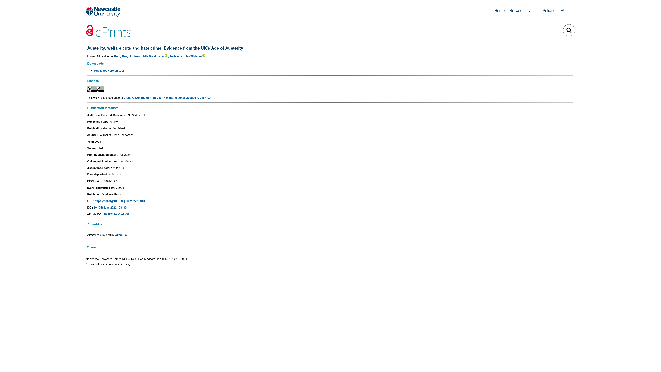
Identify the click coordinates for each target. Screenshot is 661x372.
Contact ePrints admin (99, 264)
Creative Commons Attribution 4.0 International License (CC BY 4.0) (167, 98)
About (566, 10)
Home (499, 10)
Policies (549, 10)
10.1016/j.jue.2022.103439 (110, 207)
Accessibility (122, 264)
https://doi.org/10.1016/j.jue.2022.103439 (120, 201)
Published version (106, 71)
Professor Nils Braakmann (147, 56)
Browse (516, 10)
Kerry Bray (121, 56)
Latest (532, 10)
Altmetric (121, 235)
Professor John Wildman (185, 56)
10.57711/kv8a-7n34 (116, 214)
